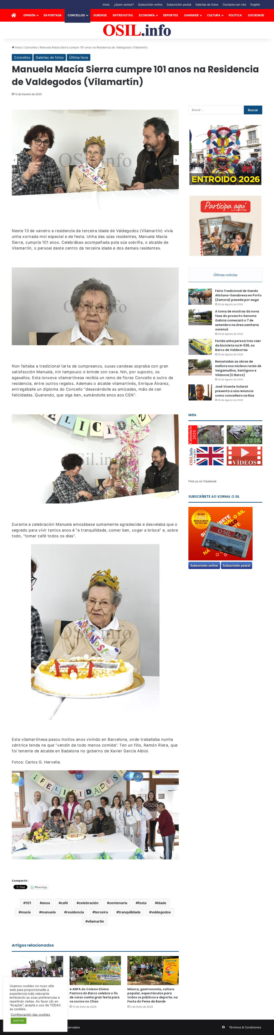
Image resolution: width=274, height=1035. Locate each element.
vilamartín (96, 921)
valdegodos (161, 912)
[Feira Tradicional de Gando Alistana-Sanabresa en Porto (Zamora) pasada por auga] (200, 297)
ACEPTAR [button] (18, 1020)
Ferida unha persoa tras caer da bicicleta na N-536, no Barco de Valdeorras (238, 345)
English (255, 4)
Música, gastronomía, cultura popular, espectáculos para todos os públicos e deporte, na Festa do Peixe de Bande (152, 995)
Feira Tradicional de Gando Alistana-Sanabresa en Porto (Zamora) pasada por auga (238, 295)
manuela (48, 912)
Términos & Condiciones (245, 1027)
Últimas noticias (225, 275)
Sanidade (191, 15)
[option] (95, 160)
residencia (75, 912)
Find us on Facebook (202, 481)
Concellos (76, 15)
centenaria (118, 903)
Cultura (213, 15)
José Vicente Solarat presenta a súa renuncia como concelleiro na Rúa (234, 391)
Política (235, 15)
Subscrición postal (179, 4)
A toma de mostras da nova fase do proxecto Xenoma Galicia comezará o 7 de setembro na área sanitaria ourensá (237, 320)
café (64, 903)
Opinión (29, 15)
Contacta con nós (234, 4)
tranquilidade (130, 912)
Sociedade (256, 15)
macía (26, 912)
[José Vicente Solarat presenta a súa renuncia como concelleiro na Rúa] (200, 392)
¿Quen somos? (124, 4)
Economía (147, 15)
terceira (101, 912)
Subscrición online (150, 4)
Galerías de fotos (206, 4)
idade (161, 903)
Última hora (78, 57)
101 (28, 903)
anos (46, 903)
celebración (88, 903)
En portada (53, 15)
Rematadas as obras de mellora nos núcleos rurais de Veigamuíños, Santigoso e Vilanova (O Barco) (238, 368)
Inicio (106, 4)
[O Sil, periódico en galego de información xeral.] (137, 30)
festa (142, 903)
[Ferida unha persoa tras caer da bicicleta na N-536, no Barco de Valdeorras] (200, 347)
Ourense (100, 15)
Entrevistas (123, 15)
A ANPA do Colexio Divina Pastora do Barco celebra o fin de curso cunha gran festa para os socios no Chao (94, 995)
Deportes (170, 15)
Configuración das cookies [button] (30, 1015)
